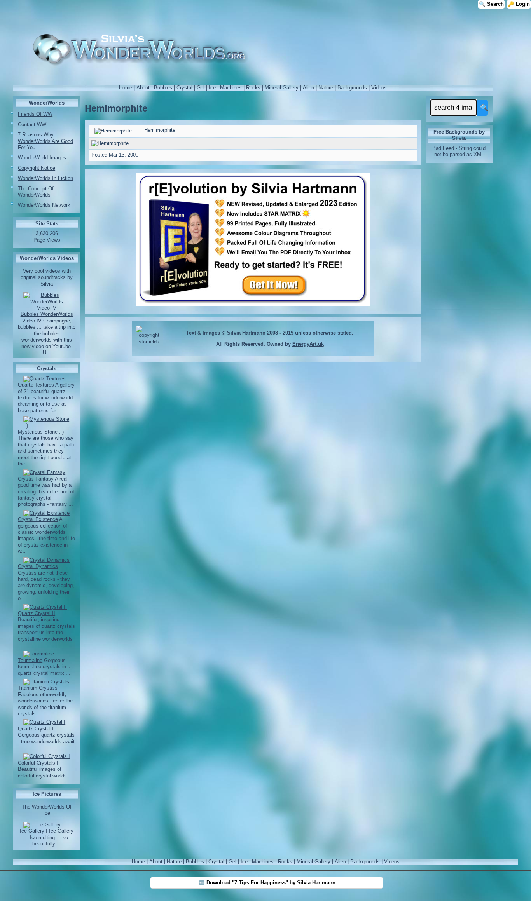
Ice (212, 88)
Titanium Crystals (38, 688)
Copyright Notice (36, 168)
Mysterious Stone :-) (41, 432)
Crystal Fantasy (36, 479)
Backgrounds (352, 88)
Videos (379, 88)
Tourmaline (30, 660)
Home (125, 88)
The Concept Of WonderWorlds (36, 192)
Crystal (184, 88)
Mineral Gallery (282, 88)
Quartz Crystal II (36, 613)
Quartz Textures (36, 385)
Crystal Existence (38, 519)
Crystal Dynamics (38, 566)
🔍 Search (491, 4)
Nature (325, 88)
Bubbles (163, 88)
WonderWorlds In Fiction (45, 178)
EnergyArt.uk (308, 344)
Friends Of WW (35, 114)
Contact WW (32, 124)
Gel (200, 88)
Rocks (253, 88)
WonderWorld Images (42, 157)
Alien (308, 88)
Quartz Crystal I (36, 729)
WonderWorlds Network (44, 205)
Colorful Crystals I (38, 763)
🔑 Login (519, 4)
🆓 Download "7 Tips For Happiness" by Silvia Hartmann (266, 882)
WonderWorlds (47, 103)
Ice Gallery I (33, 831)
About (143, 88)
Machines (231, 88)
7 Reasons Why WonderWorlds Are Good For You (45, 141)
